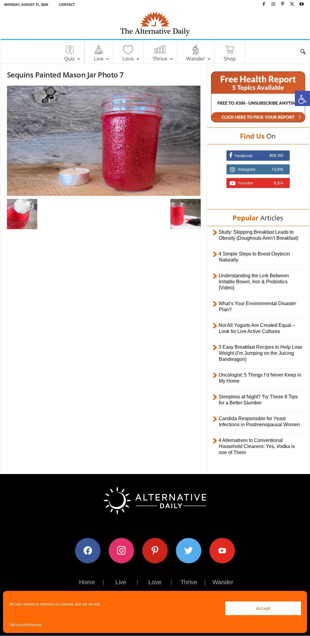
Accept (263, 608)
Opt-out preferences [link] (25, 625)
